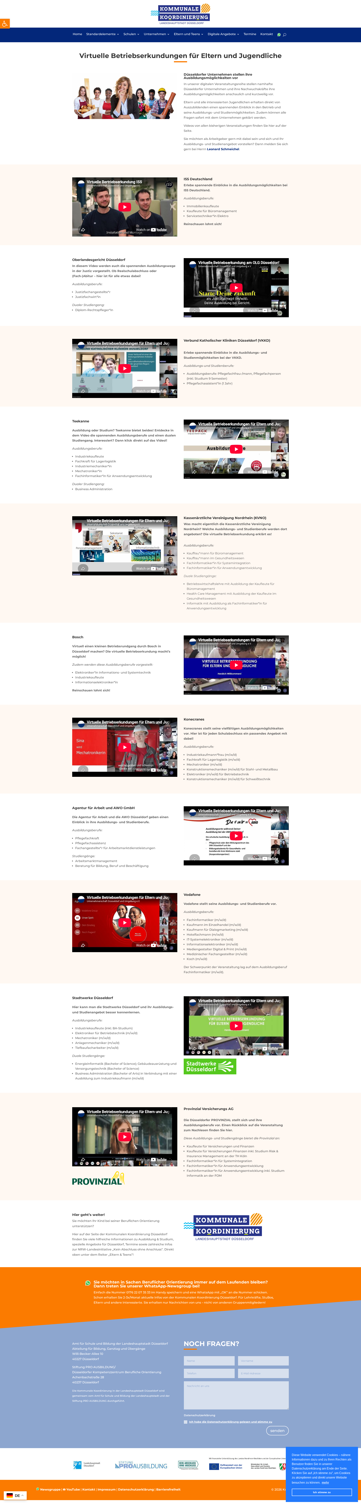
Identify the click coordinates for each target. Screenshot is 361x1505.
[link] (5, 24)
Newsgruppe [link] (50, 1489)
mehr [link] (325, 1482)
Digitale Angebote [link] (222, 34)
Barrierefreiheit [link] (168, 1489)
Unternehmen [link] (155, 34)
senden (277, 1430)
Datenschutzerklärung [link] (136, 1489)
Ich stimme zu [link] (322, 1492)
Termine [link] (250, 34)
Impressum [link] (107, 1489)
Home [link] (77, 34)
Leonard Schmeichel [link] (223, 149)
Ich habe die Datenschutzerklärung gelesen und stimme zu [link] (230, 1422)
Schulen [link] (130, 34)
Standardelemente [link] (101, 34)
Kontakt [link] (266, 34)
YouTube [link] (73, 1489)
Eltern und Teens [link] (187, 34)
